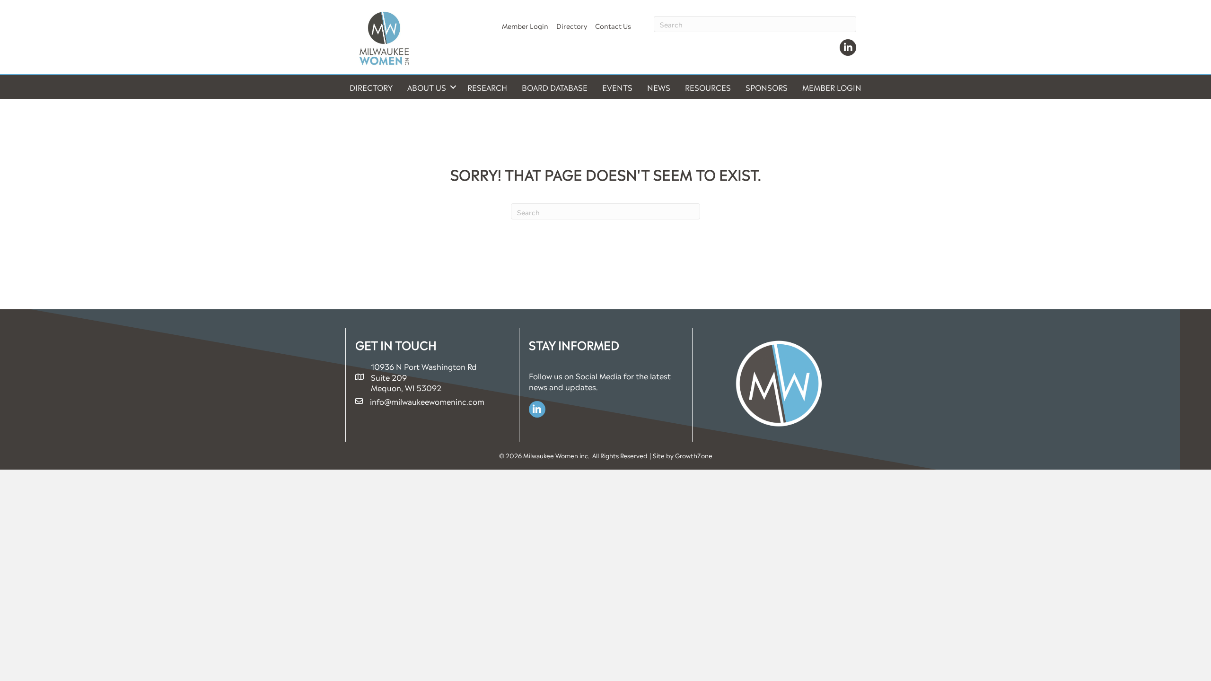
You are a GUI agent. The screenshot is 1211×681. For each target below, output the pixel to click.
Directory (571, 25)
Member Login (525, 25)
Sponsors (767, 87)
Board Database (555, 87)
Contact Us (613, 25)
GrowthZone (693, 455)
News (658, 87)
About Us (426, 87)
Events (617, 87)
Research (487, 87)
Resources (708, 87)
